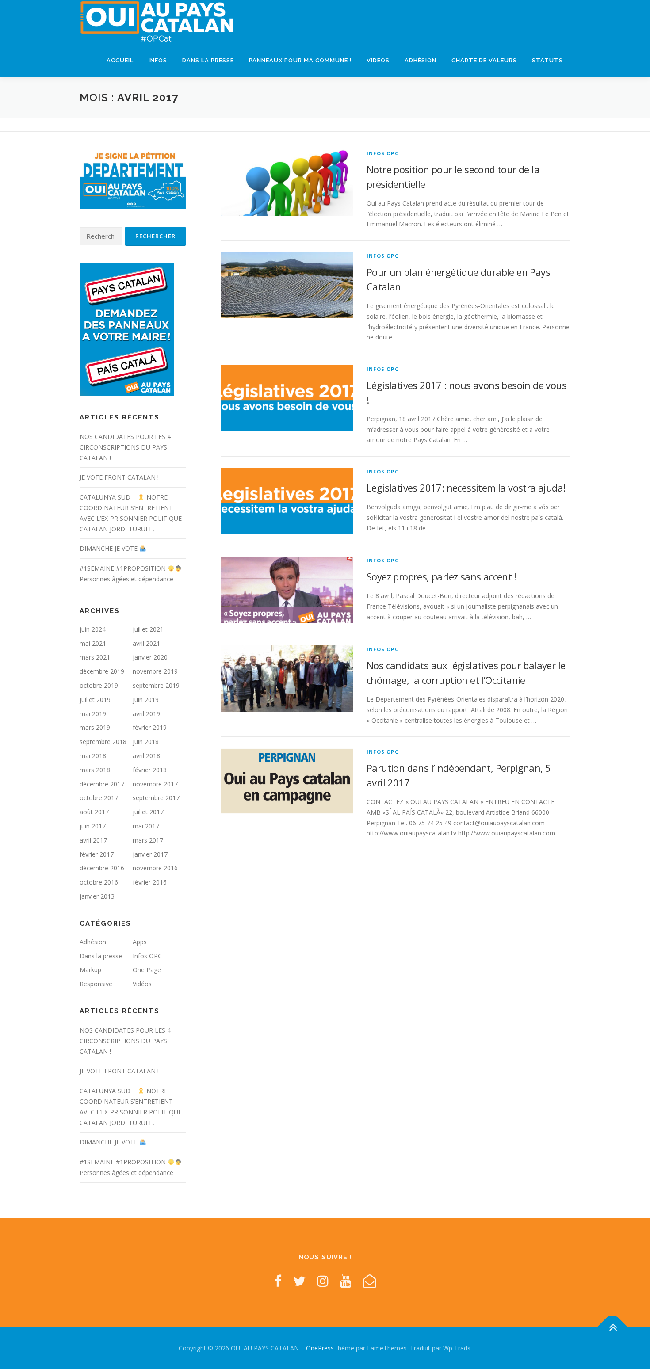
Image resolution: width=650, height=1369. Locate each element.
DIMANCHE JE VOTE (109, 548)
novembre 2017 (155, 784)
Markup (90, 969)
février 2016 (150, 882)
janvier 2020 (150, 657)
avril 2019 (146, 713)
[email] (369, 1281)
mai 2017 (146, 826)
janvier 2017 (150, 854)
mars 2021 (95, 657)
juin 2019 (146, 699)
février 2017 (97, 854)
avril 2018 (146, 755)
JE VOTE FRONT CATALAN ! (119, 477)
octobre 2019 (99, 685)
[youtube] (346, 1281)
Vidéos (378, 60)
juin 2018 (146, 741)
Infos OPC (382, 153)
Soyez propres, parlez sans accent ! (441, 576)
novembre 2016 (155, 868)
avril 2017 (93, 840)
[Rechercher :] (101, 236)
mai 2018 (93, 755)
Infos (158, 60)
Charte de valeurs (484, 60)
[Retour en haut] (612, 1327)
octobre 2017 (99, 797)
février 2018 (150, 770)
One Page (147, 969)
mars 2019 (95, 727)
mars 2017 (148, 840)
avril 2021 (146, 643)
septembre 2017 (156, 797)
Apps (140, 942)
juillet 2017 (148, 812)
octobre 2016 (99, 882)
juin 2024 (93, 629)
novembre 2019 (155, 671)
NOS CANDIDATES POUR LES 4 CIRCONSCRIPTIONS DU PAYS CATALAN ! (125, 447)
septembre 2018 (103, 741)
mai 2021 (93, 643)
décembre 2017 (102, 784)
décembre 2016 (102, 868)
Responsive (96, 984)
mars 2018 (95, 770)
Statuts (547, 60)
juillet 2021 (148, 629)
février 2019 (150, 727)
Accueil (120, 60)
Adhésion (420, 60)
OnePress (320, 1348)
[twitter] (299, 1281)
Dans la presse (208, 60)
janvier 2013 (97, 896)
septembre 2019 (156, 685)
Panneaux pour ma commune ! (300, 60)
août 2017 (94, 812)
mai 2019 (93, 713)
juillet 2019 (95, 699)
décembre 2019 (102, 671)
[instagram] (323, 1281)
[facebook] (278, 1281)
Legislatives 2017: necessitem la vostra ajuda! (466, 487)
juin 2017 (93, 826)
